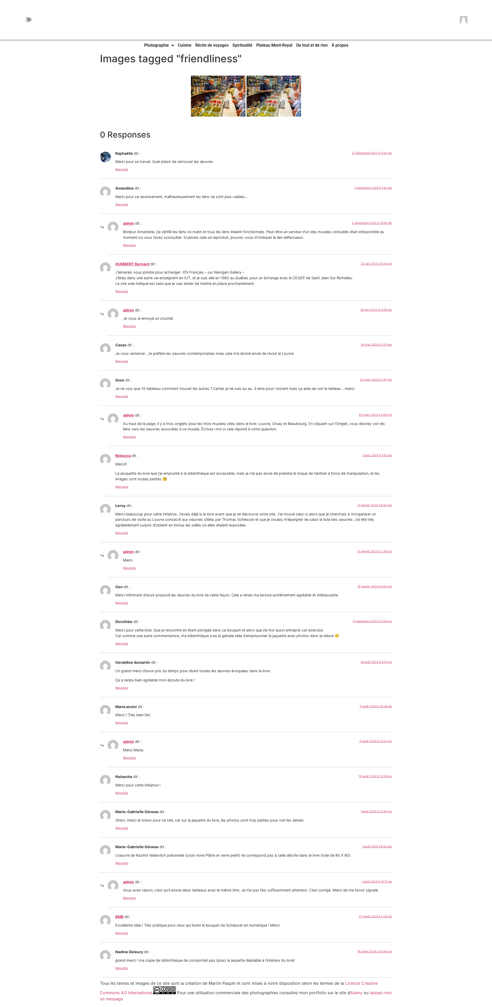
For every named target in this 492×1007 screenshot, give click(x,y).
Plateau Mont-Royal (274, 45)
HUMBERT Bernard (132, 264)
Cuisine (184, 45)
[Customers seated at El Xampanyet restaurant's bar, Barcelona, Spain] (218, 96)
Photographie (156, 45)
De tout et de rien (312, 45)
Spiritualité (242, 45)
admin (128, 223)
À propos (340, 45)
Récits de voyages (212, 45)
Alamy (356, 992)
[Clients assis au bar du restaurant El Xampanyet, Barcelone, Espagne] (274, 96)
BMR (119, 917)
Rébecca (123, 455)
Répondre (121, 169)
